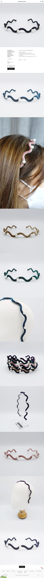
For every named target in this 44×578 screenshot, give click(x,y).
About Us (8, 571)
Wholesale (25, 571)
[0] (42, 568)
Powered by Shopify (26, 575)
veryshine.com (22, 1)
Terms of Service (39, 571)
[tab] (20, 50)
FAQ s (25, 572)
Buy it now (11, 68)
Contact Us (13, 571)
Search (3, 571)
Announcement (19, 571)
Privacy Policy (31, 571)
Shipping (8, 62)
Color (8, 58)
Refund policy (20, 572)
